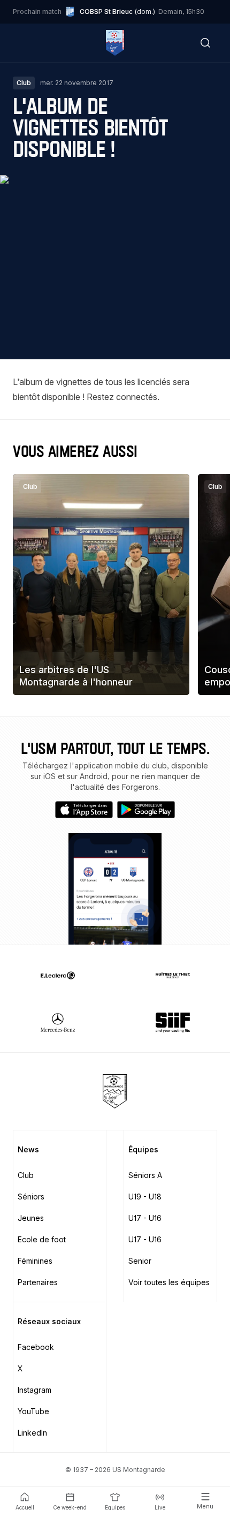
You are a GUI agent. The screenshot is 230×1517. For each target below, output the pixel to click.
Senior (139, 1260)
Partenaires (38, 1282)
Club (26, 1175)
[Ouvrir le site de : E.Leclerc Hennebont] (57, 975)
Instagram (34, 1389)
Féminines (35, 1260)
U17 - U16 (145, 1217)
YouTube (33, 1411)
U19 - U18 (145, 1196)
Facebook (36, 1347)
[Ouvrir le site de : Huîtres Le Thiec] (172, 975)
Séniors (31, 1196)
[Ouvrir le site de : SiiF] (172, 1022)
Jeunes (31, 1217)
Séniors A (145, 1175)
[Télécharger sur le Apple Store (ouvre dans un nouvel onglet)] (84, 809)
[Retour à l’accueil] (115, 43)
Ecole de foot (42, 1239)
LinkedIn (32, 1432)
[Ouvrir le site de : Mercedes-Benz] (57, 1022)
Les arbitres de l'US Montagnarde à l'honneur (76, 676)
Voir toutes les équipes (169, 1282)
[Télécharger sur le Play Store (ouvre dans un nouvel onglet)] (146, 809)
